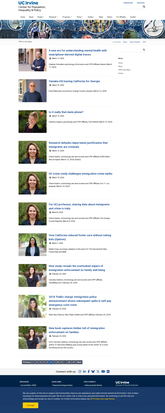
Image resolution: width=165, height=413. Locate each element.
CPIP (144, 42)
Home (23, 17)
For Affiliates (121, 17)
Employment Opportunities (63, 385)
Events (90, 17)
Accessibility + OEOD (28, 385)
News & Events (135, 42)
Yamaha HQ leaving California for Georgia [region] (74, 81)
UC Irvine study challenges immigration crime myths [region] (80, 173)
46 (69, 362)
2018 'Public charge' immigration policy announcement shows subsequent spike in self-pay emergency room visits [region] (80, 300)
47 (74, 362)
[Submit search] (144, 6)
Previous (27, 362)
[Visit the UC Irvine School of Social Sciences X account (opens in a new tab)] (98, 371)
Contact (133, 17)
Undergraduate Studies (93, 385)
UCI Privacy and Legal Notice (102, 399)
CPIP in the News (124, 70)
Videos (109, 17)
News (101, 17)
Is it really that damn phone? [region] (66, 112)
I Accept (30, 405)
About (31, 17)
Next (79, 362)
